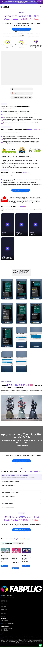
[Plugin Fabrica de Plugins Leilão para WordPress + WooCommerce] (26, 550)
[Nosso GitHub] (6, 601)
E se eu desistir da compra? (7, 503)
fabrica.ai (2, 612)
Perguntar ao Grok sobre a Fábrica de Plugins (22, 97)
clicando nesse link (9, 180)
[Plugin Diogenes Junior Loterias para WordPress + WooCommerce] (5, 550)
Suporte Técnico (3, 606)
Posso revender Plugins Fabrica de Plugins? (10, 481)
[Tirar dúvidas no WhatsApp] (40, 645)
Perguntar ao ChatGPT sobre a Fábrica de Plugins (22, 88)
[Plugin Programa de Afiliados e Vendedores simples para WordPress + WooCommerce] (16, 550)
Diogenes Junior (3, 613)
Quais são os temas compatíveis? (8, 496)
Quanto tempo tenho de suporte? (8, 485)
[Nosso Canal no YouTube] (4, 601)
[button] (7, 224)
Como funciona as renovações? (8, 507)
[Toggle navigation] (40, 7)
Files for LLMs (3, 616)
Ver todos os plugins (18, 543)
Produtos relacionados (6, 543)
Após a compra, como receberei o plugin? (10, 492)
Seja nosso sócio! (4, 609)
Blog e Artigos (3, 607)
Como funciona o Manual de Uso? (8, 499)
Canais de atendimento (4, 620)
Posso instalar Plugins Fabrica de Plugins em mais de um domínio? (15, 475)
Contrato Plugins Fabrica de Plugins (7, 628)
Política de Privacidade (4, 630)
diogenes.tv (3, 610)
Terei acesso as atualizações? (8, 488)
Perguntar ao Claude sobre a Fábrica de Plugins (22, 93)
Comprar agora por (21, 29)
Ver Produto (4, 565)
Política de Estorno (4, 629)
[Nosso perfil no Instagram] (2, 601)
